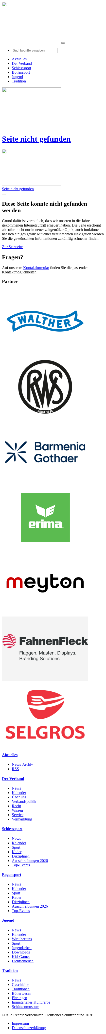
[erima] (45, 549)
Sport (16, 847)
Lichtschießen (23, 961)
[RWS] (45, 418)
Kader (16, 852)
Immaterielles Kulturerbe (31, 1002)
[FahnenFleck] (45, 680)
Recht (16, 806)
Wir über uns (22, 939)
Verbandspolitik (24, 801)
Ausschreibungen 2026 (30, 861)
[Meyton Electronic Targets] (45, 614)
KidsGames (21, 956)
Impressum (20, 1023)
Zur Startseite (12, 247)
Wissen (17, 810)
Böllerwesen (21, 993)
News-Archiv (22, 764)
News (16, 788)
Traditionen (21, 989)
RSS (15, 769)
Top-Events (21, 865)
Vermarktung (22, 819)
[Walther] (45, 352)
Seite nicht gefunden (36, 138)
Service (17, 815)
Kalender (19, 793)
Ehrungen (19, 998)
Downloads (21, 952)
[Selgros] (45, 745)
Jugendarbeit (22, 948)
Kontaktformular (36, 268)
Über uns (19, 797)
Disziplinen (21, 856)
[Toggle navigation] (63, 43)
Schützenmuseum (25, 1007)
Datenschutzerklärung (29, 1028)
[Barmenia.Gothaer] (45, 483)
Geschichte (20, 984)
